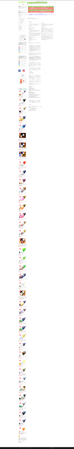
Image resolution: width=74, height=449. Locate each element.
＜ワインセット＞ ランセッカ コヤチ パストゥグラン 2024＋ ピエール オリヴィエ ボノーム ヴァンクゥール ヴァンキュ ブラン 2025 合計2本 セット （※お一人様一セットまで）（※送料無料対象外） (22, 297)
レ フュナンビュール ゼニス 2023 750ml (22, 306)
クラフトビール (20, 25)
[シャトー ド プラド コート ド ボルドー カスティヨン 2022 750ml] (22, 92)
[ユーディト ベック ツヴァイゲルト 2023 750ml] (22, 215)
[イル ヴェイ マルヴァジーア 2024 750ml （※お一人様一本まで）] (22, 388)
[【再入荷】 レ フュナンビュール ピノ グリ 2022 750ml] (22, 311)
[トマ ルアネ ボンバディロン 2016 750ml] (22, 413)
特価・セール (19, 16)
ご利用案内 (23, 4)
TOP (19, 4)
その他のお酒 (19, 26)
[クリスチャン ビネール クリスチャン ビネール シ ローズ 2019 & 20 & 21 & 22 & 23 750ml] (22, 163)
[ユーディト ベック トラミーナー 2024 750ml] (22, 189)
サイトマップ (32, 4)
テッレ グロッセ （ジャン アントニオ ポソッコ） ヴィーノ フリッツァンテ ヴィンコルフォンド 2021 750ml (22, 408)
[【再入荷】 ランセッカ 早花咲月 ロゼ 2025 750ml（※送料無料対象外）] (22, 429)
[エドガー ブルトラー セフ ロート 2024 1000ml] (22, 276)
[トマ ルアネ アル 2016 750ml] (22, 421)
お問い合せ (27, 4)
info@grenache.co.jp (34, 108)
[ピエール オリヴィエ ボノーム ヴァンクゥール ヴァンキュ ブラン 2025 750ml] (22, 336)
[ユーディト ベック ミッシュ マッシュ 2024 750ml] (22, 198)
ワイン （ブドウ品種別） (21, 21)
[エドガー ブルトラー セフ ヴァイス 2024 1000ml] (22, 267)
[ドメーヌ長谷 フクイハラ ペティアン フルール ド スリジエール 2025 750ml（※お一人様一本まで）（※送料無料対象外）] (22, 370)
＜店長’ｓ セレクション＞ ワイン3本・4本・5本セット (22, 15)
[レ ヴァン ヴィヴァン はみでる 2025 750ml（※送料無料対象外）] (22, 181)
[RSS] (19, 436)
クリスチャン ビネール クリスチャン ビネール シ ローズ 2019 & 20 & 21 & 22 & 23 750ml (22, 167)
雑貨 (18, 30)
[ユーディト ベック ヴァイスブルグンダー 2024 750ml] (22, 206)
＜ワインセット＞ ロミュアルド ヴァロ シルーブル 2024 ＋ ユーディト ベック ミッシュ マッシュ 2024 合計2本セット (22, 149)
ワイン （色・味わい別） (21, 20)
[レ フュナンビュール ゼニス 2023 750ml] (22, 303)
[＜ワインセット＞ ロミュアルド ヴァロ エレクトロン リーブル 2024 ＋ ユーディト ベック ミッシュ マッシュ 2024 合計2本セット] (22, 154)
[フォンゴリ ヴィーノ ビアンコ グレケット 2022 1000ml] (22, 362)
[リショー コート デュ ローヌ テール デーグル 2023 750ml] (22, 126)
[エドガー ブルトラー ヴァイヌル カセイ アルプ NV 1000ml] (22, 259)
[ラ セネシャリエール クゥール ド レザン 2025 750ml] (22, 353)
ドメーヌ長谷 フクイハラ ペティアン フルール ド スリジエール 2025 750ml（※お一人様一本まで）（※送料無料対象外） (22, 374)
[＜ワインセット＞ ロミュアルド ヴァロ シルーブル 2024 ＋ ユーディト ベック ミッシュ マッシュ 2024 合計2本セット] (22, 145)
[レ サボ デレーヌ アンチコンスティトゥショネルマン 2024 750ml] (22, 223)
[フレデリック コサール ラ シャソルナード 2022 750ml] (22, 250)
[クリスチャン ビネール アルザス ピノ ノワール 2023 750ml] (22, 172)
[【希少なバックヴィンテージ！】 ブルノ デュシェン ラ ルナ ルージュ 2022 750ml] (22, 319)
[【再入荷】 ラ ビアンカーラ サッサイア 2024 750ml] (22, 109)
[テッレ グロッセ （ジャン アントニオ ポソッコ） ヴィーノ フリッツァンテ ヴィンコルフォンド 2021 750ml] (22, 404)
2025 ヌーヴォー (20, 13)
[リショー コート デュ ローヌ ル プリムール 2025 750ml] (22, 118)
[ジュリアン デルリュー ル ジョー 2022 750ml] (22, 379)
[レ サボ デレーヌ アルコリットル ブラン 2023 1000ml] (22, 232)
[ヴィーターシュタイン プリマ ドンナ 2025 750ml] (22, 284)
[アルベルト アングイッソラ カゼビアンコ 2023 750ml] (22, 101)
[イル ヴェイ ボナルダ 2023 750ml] (22, 396)
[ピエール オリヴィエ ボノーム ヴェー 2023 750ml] (22, 345)
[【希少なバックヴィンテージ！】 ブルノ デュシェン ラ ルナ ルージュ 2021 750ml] (22, 328)
